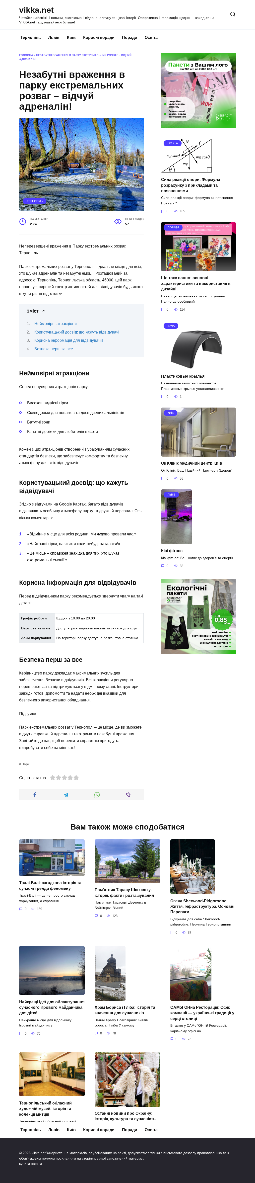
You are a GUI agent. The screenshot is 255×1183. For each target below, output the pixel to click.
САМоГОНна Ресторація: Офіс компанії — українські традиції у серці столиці (202, 1013)
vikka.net (36, 9)
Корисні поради (99, 37)
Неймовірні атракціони (55, 324)
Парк (25, 764)
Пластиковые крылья (182, 376)
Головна (26, 55)
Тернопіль (30, 37)
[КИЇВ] (198, 453)
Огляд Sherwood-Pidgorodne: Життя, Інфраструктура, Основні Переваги (202, 906)
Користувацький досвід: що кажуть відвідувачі (76, 332)
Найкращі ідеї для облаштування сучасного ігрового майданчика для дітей (51, 1007)
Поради (129, 37)
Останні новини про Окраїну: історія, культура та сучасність (125, 1116)
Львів (54, 37)
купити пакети (30, 1164)
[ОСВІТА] (186, 170)
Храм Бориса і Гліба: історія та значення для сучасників (125, 1010)
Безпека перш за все (53, 349)
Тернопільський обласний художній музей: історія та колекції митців (45, 1108)
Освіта (151, 37)
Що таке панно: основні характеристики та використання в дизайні (196, 283)
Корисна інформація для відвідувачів (69, 340)
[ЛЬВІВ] (176, 541)
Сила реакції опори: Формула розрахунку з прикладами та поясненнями (190, 185)
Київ (71, 37)
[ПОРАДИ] (198, 268)
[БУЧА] (198, 366)
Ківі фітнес (172, 551)
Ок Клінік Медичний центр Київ (191, 463)
